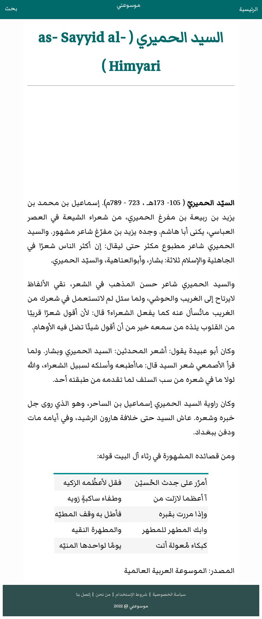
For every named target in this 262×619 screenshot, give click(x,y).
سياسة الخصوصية (169, 594)
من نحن (103, 594)
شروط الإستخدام (131, 594)
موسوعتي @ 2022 (131, 606)
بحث (11, 8)
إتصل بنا (83, 594)
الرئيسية (248, 9)
